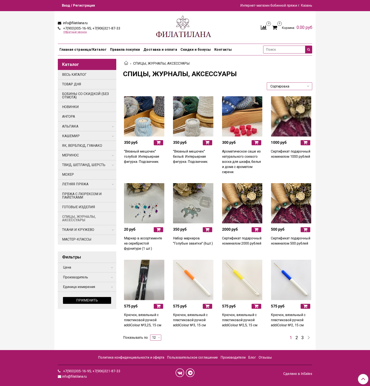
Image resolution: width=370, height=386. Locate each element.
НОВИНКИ (70, 107)
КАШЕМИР (71, 136)
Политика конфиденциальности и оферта (131, 357)
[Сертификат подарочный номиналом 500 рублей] (291, 203)
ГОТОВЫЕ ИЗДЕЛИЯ (78, 207)
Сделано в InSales (297, 374)
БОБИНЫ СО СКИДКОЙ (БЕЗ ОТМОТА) (85, 95)
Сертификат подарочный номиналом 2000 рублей (241, 240)
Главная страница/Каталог (83, 50)
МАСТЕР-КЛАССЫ (76, 239)
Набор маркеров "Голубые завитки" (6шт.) (193, 240)
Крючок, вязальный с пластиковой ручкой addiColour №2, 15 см (288, 320)
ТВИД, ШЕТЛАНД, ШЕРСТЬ (83, 165)
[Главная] (126, 63)
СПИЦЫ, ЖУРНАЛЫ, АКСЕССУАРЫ (79, 218)
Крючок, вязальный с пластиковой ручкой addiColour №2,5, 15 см (239, 320)
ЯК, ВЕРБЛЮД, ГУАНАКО (82, 146)
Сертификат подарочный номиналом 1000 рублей (290, 154)
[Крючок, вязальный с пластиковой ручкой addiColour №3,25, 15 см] (144, 280)
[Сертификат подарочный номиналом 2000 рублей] (242, 203)
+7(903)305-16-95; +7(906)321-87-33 (91, 28)
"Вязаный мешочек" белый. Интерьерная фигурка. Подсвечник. (190, 156)
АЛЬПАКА (70, 126)
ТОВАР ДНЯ (71, 84)
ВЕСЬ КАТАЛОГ (74, 75)
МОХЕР (68, 174)
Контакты (223, 50)
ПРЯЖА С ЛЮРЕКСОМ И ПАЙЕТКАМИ (82, 195)
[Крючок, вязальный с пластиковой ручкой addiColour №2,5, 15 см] (242, 280)
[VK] (180, 372)
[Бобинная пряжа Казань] (185, 26)
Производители (233, 357)
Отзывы (265, 357)
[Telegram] (190, 372)
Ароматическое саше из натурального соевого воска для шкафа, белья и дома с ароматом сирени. (241, 161)
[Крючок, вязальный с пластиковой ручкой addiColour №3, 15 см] (193, 280)
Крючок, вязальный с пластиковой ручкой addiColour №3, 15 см (190, 320)
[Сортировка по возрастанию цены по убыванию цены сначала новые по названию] (289, 86)
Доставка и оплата (160, 50)
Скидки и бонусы (196, 50)
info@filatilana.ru (75, 23)
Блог (252, 357)
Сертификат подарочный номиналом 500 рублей (290, 240)
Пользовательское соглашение (192, 357)
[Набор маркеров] (193, 203)
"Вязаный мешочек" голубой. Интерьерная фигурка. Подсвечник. (141, 156)
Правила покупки (125, 50)
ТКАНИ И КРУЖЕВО (78, 230)
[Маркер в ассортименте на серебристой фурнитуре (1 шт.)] (144, 203)
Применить (87, 300)
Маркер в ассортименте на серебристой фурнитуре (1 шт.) (143, 243)
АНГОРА (68, 116)
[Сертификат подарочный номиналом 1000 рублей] (291, 116)
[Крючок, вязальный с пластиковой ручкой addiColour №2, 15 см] (291, 280)
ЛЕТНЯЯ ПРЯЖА (75, 184)
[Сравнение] (263, 27)
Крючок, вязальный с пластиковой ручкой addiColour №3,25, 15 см (142, 320)
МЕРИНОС (70, 155)
